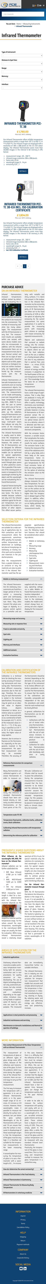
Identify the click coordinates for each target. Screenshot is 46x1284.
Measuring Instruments (31, 23)
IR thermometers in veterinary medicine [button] (17, 1192)
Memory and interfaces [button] (11, 644)
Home (19, 23)
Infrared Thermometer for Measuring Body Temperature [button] (18, 1186)
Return (23, 1240)
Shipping (23, 1237)
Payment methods (23, 1244)
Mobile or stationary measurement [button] (15, 579)
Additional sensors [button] (10, 650)
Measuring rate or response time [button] (15, 623)
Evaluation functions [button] (10, 655)
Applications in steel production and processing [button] (20, 1015)
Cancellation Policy (23, 1227)
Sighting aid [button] (7, 639)
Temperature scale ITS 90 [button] (12, 814)
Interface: (5, 84)
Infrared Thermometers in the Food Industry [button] (19, 1174)
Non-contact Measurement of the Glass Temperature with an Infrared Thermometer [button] (22, 1046)
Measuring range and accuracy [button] (14, 618)
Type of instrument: (9, 52)
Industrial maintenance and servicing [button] (16, 1020)
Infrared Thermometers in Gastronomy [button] (17, 1179)
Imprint (23, 1216)
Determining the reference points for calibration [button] (20, 835)
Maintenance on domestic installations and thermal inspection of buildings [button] (22, 1026)
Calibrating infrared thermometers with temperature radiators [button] (22, 829)
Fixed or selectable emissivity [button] (14, 629)
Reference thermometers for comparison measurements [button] (17, 764)
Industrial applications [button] (11, 957)
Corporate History (23, 1257)
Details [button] (23, 171)
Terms (23, 1223)
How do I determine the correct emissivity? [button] (18, 1169)
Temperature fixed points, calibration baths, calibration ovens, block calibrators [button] (22, 821)
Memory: (5, 76)
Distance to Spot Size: (9, 60)
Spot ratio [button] (6, 634)
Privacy (23, 1219)
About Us (23, 1254)
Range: (4, 68)
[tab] (23, 579)
